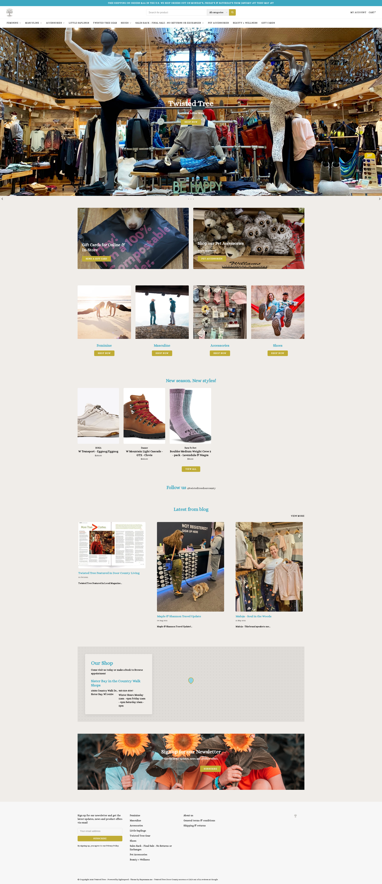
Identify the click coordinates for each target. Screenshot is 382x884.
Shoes (125, 23)
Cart (372, 12)
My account (358, 12)
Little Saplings (79, 23)
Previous (2, 198)
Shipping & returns (195, 825)
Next (379, 198)
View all (190, 469)
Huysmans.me (146, 879)
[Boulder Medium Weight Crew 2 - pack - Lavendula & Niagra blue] (190, 416)
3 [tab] (193, 199)
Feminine (12, 23)
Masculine (32, 23)
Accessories (54, 23)
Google (214, 879)
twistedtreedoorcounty (201, 488)
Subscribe (210, 769)
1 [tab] (188, 199)
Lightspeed (123, 879)
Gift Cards (268, 23)
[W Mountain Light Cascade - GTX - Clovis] (144, 416)
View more (297, 516)
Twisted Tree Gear (105, 23)
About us (188, 815)
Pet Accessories (218, 23)
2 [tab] (191, 199)
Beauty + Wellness (245, 23)
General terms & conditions (199, 820)
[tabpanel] (191, 112)
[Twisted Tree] (295, 816)
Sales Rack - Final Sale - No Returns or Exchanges (168, 23)
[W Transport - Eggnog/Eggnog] (98, 416)
